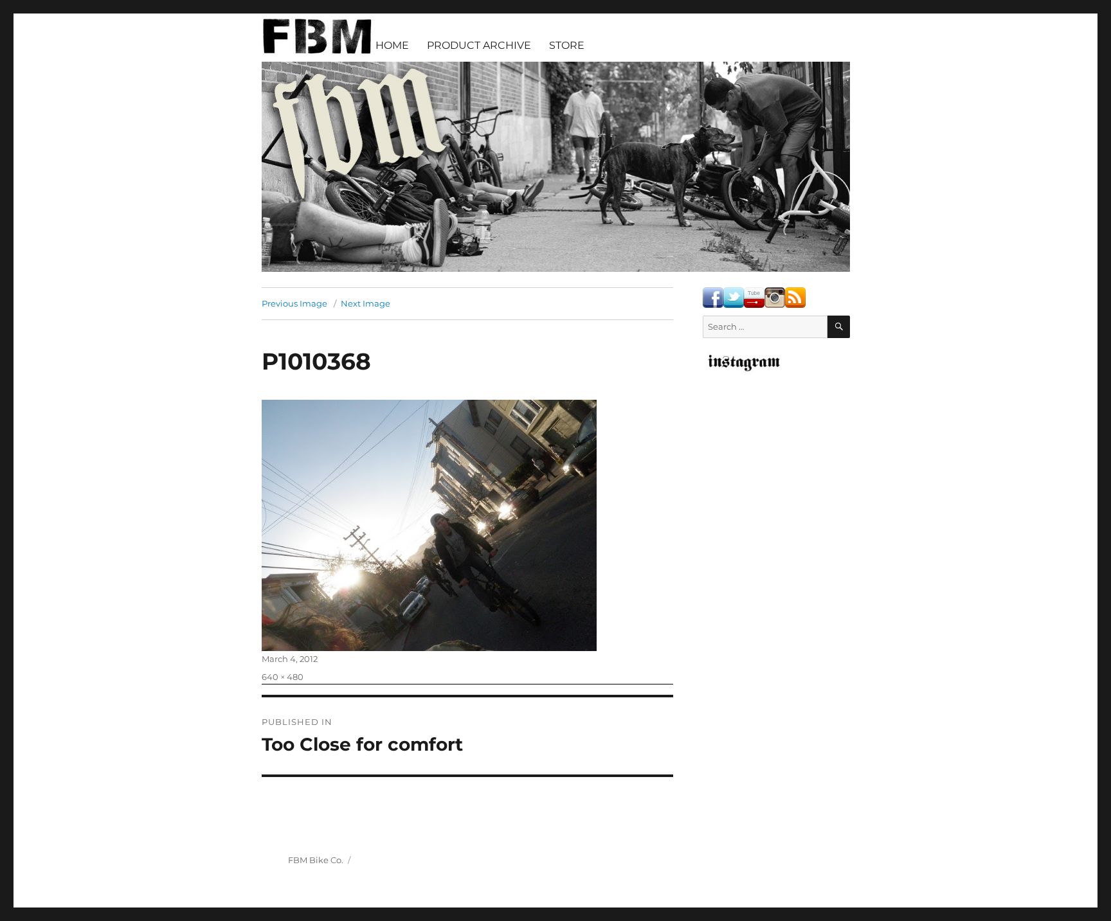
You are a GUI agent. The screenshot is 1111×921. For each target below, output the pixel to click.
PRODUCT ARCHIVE (479, 45)
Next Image (365, 303)
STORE (566, 45)
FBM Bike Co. (315, 860)
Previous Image (294, 303)
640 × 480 (282, 677)
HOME (392, 45)
